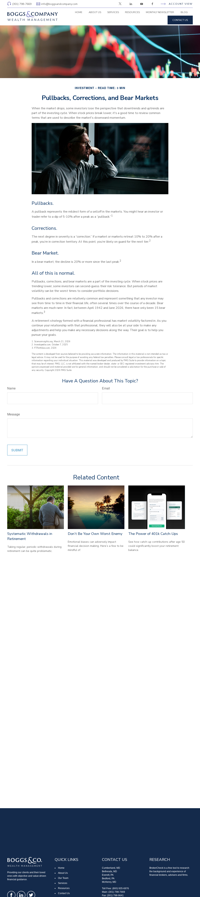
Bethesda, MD (109, 871)
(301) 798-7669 (21, 4)
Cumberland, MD (111, 868)
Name (11, 388)
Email (106, 388)
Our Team (63, 878)
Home (61, 868)
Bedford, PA (108, 878)
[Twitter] (120, 4)
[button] (78, 12)
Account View (181, 4)
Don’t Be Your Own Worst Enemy (95, 533)
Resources (64, 888)
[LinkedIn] (130, 4)
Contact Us (64, 893)
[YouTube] (141, 4)
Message (13, 414)
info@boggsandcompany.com (59, 4)
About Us (63, 873)
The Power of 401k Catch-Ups (153, 533)
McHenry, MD (109, 882)
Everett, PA (107, 875)
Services (62, 883)
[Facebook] (152, 4)
